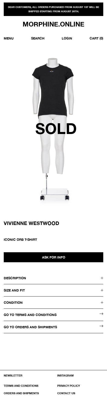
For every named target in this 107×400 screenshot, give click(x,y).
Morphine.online (53, 24)
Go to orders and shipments (30, 327)
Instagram (65, 375)
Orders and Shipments (21, 393)
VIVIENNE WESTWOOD (31, 223)
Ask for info (53, 257)
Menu (9, 38)
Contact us (66, 393)
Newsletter (13, 375)
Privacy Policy (68, 385)
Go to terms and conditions (30, 315)
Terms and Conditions (21, 385)
